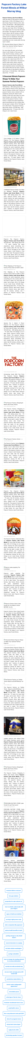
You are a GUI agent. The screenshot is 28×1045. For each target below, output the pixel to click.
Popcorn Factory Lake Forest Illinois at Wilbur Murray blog (14, 8)
